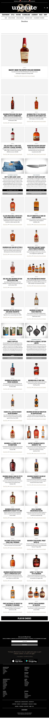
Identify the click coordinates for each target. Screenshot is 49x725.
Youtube (26, 684)
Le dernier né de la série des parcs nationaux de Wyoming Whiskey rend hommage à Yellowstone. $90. (13, 608)
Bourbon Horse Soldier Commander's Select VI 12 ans (12, 510)
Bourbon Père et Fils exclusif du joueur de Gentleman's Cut (36, 115)
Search (44, 7)
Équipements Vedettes (12, 175)
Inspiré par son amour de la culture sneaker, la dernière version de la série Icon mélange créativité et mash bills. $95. (36, 514)
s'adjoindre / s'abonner (39, 17)
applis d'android (20, 17)
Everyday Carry (28, 17)
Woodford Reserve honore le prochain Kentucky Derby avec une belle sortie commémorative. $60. (36, 150)
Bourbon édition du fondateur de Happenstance (36, 412)
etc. (4, 673)
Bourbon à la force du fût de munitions (12, 444)
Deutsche (5, 694)
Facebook (26, 683)
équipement (6, 15)
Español (5, 692)
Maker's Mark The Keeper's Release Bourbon (24, 70)
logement (34, 15)
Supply (24, 67)
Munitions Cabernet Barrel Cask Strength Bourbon (36, 248)
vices (40, 15)
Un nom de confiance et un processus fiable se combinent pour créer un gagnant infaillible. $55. (36, 220)
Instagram (26, 682)
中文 (3, 696)
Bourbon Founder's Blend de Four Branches (36, 477)
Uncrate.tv (31, 701)
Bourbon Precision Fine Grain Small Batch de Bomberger (12, 115)
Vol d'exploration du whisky (36, 279)
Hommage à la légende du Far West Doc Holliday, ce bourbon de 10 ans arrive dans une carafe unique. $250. (12, 283)
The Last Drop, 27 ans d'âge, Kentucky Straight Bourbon (13, 146)
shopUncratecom (25, 1)
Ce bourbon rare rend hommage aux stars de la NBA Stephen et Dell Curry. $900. (36, 118)
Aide (4, 688)
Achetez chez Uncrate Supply (28, 76)
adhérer (5, 685)
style (13, 15)
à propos (26, 693)
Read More (16, 76)
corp (45, 15)
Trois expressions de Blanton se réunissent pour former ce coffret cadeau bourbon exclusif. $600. (36, 608)
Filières (26, 670)
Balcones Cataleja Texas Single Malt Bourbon (13, 541)
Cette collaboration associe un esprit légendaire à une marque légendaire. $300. (13, 314)
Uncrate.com (17, 701)
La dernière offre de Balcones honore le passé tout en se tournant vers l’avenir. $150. (12, 544)
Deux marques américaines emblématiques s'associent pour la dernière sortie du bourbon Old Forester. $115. (36, 315)
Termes (26, 697)
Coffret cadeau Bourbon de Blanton (36, 604)
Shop (6, 17)
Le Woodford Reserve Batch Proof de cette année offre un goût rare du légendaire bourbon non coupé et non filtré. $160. (13, 577)
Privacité (26, 696)
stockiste (26, 676)
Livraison (5, 684)
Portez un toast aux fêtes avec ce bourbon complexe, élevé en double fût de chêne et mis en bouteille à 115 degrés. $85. (36, 577)
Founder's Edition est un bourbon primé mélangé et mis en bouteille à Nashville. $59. (36, 415)
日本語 (4, 695)
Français (5, 693)
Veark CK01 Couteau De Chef (36, 177)
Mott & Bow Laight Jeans (13, 177)
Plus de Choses (24, 618)
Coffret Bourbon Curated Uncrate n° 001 (36, 444)
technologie (26, 15)
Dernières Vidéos (26, 669)
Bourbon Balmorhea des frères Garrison (12, 381)
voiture (18, 15)
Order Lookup (4, 687)
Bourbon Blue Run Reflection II (13, 247)
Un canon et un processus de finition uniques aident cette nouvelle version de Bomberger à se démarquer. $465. (12, 119)
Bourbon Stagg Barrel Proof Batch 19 (36, 541)
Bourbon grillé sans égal (36, 380)
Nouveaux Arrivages (5, 681)
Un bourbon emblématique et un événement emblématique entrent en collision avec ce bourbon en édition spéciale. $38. (12, 220)
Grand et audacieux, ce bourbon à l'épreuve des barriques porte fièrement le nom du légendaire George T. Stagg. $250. (36, 545)
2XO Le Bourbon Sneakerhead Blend (36, 510)
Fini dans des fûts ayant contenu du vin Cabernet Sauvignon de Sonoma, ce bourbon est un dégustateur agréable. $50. (36, 252)
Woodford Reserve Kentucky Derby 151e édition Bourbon (36, 146)
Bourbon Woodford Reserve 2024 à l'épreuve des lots (13, 573)
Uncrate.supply (24, 701)
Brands (4, 682)
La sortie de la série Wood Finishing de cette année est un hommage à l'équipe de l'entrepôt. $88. (24, 72)
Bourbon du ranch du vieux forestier (36, 311)
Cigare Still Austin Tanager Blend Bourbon (12, 412)
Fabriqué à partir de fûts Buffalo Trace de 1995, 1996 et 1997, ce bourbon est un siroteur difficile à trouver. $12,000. (13, 150)
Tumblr (26, 685)
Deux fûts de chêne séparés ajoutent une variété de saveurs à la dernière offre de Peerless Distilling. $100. (36, 383)
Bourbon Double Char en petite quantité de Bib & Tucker (13, 477)
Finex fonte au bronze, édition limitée (36, 342)
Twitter (26, 681)
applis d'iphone (11, 17)
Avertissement (27, 695)
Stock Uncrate (36, 175)
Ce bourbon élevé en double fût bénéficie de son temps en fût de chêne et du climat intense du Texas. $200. (12, 385)
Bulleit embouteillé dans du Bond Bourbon (36, 216)
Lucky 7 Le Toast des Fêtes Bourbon (36, 573)
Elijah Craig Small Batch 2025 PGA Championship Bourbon (12, 216)
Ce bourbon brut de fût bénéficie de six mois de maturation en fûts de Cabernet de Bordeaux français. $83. (13, 448)
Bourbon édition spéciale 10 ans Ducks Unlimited (13, 311)
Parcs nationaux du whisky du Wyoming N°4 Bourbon (12, 604)
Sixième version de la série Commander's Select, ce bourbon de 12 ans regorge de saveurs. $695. (12, 514)
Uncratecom (17, 1)
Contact (26, 694)
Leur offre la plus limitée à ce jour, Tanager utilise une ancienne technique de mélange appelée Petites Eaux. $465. (12, 416)
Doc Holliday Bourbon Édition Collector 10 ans (12, 279)
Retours (5, 683)
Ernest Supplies (12, 341)
